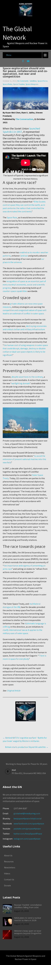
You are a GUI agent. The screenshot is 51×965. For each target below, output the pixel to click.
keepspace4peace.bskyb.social (28, 818)
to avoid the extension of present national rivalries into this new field (24, 459)
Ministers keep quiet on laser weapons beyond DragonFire (27, 932)
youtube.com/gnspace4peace (27, 828)
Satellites (33, 81)
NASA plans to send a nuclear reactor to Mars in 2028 (27, 919)
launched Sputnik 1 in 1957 (21, 130)
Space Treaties (19, 84)
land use (24, 255)
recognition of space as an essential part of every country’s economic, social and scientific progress (24, 284)
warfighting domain (20, 383)
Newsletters (9, 867)
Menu (8, 55)
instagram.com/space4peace (27, 838)
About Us (8, 855)
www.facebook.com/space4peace (29, 823)
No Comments (22, 81)
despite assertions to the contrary (27, 376)
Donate (7, 885)
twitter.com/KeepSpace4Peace (28, 833)
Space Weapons (32, 84)
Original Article (13, 690)
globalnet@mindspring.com (21, 813)
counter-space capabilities (15, 291)
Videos (7, 873)
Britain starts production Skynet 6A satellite (26, 747)
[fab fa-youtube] (28, 61)
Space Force (42, 81)
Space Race (12, 217)
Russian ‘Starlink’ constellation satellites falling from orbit (28, 906)
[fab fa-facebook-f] (23, 61)
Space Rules (7, 84)
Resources (9, 861)
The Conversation (24, 119)
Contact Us (9, 879)
